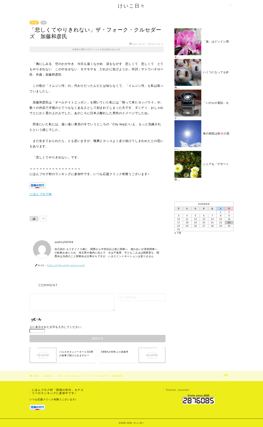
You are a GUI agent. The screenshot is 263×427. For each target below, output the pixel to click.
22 (220, 222)
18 (187, 222)
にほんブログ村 (41, 194)
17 (178, 222)
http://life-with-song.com (66, 265)
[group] (58, 403)
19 (195, 222)
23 (229, 222)
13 (204, 219)
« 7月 (177, 232)
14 (212, 219)
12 (195, 219)
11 (187, 219)
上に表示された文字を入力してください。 (57, 326)
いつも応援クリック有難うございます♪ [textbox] (53, 399)
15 (220, 219)
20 (204, 222)
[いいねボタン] (34, 218)
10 (178, 219)
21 (212, 222)
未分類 (34, 23)
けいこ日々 (131, 6)
